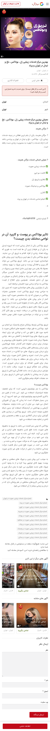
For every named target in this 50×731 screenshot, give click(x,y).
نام (46, 680)
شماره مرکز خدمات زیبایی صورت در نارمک (32, 533)
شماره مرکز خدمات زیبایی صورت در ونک (33, 524)
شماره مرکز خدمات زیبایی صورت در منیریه (32, 511)
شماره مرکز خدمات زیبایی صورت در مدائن (32, 537)
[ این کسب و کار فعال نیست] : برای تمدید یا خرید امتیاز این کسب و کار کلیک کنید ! (25, 91)
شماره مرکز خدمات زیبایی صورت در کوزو (33, 507)
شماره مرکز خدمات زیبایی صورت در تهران (17, 498)
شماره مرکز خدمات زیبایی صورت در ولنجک (32, 528)
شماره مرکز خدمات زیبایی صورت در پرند (33, 503)
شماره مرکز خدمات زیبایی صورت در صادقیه (32, 520)
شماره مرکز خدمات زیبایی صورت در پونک (33, 515)
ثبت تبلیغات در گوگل (10, 3)
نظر (47, 650)
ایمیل (45, 691)
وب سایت (44, 702)
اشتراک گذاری (13, 80)
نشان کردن (36, 80)
